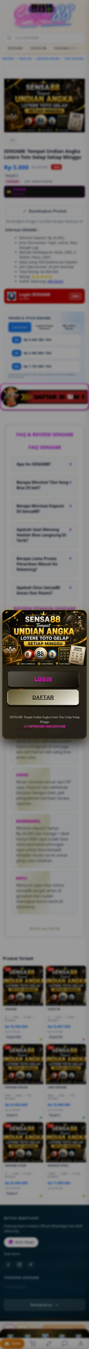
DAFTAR (43, 697)
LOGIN (43, 679)
